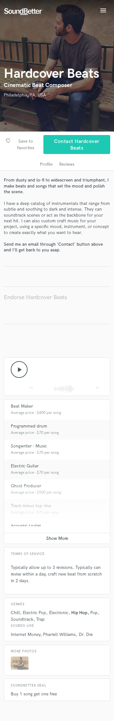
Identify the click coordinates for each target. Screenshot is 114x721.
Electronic (58, 612)
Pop (94, 612)
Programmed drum (29, 426)
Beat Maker (22, 406)
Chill (15, 612)
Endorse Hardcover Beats (35, 297)
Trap (40, 619)
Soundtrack (22, 619)
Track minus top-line (31, 505)
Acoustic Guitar (26, 525)
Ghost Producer (26, 486)
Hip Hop (79, 612)
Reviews (66, 164)
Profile (46, 164)
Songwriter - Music (29, 446)
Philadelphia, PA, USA (25, 95)
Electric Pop (34, 612)
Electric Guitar (25, 466)
